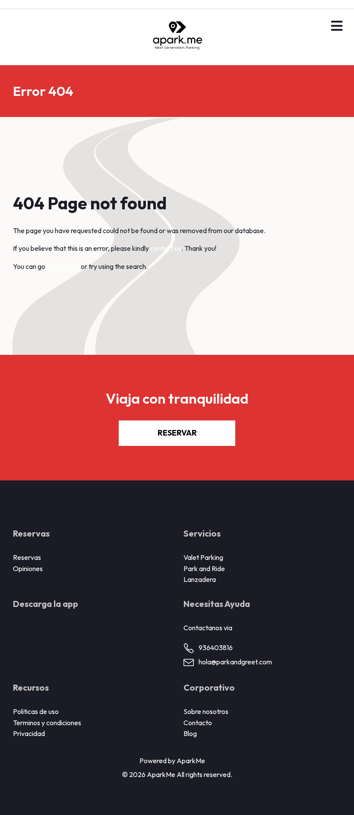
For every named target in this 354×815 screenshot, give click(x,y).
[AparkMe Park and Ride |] (177, 37)
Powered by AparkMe (172, 760)
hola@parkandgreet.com (235, 661)
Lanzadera (199, 579)
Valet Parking (203, 557)
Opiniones (28, 568)
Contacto (197, 722)
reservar (177, 433)
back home (63, 266)
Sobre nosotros (205, 711)
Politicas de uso (36, 711)
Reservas (27, 557)
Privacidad (29, 733)
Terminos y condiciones (47, 722)
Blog (190, 733)
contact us (165, 248)
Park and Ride (204, 568)
